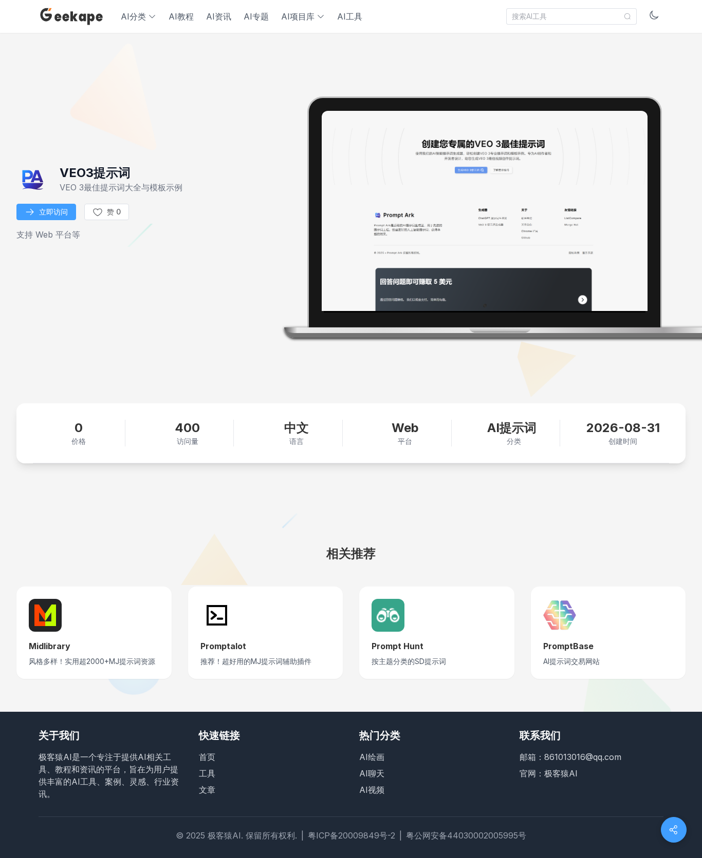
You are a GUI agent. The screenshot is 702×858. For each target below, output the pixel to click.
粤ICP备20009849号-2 (351, 835)
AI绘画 (371, 757)
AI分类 (133, 16)
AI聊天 (371, 773)
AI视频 (371, 790)
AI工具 (349, 16)
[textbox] (566, 16)
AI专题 (256, 16)
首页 (207, 757)
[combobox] (571, 16)
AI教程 (181, 16)
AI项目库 (298, 16)
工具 (207, 773)
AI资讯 (218, 16)
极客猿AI (561, 773)
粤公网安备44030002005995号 (466, 835)
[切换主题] (654, 16)
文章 (207, 790)
